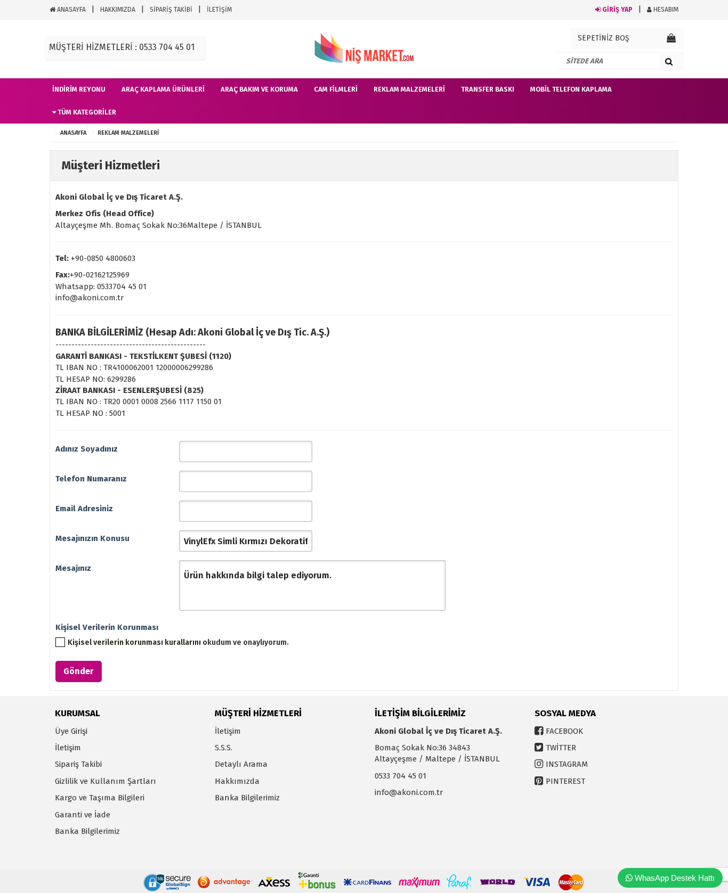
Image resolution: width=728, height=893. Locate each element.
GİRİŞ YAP (617, 9)
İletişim (68, 747)
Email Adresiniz (84, 508)
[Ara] (668, 61)
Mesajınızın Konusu (92, 538)
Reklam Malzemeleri (128, 132)
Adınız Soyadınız (86, 449)
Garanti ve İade (82, 815)
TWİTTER (561, 747)
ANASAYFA (70, 9)
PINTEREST (565, 781)
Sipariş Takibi (78, 764)
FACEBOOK (564, 731)
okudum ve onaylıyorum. (178, 642)
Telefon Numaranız (91, 479)
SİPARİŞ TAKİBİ (171, 9)
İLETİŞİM (219, 9)
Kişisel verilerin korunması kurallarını (134, 642)
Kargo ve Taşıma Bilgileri (99, 797)
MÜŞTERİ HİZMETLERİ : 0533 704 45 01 (122, 47)
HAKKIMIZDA (117, 9)
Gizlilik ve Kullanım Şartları (105, 781)
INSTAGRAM (567, 764)
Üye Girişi (71, 731)
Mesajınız (73, 568)
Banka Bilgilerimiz (87, 831)
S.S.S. (223, 747)
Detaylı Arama (241, 764)
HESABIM (665, 9)
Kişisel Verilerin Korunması (106, 627)
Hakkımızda (237, 781)
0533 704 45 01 (400, 776)
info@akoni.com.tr (409, 792)
